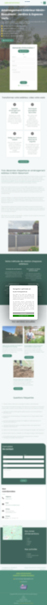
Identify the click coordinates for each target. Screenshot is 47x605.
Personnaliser (23, 313)
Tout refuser (27, 1)
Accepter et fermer (23, 315)
